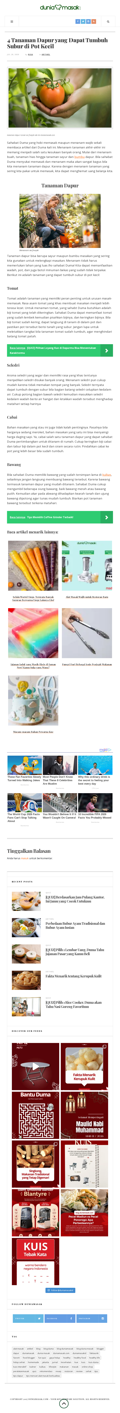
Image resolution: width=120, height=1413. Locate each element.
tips (96, 1371)
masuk (25, 858)
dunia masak (44, 1353)
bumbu (79, 157)
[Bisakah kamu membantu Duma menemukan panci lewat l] (35, 1115)
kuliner (33, 1366)
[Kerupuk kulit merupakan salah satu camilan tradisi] (84, 1066)
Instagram (84, 1318)
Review (79, 1371)
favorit (16, 1357)
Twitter (19, 1318)
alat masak (18, 1348)
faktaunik (94, 1353)
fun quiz (42, 1357)
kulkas (106, 475)
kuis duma (93, 1362)
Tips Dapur (18, 1375)
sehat (88, 1371)
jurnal (55, 1362)
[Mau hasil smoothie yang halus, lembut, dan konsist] (35, 1212)
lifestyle (52, 1366)
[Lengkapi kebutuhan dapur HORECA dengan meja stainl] (35, 1066)
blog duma (49, 1348)
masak (75, 1366)
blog (38, 1348)
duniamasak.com (61, 1353)
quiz (34, 1371)
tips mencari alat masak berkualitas (43, 1375)
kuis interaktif (19, 1366)
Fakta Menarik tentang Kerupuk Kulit (73, 976)
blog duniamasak (65, 1348)
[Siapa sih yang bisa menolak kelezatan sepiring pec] (84, 1212)
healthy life (94, 1357)
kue (76, 1362)
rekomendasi (46, 1371)
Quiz (48, 892)
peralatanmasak (21, 1371)
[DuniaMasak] (60, 7)
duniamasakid (79, 1353)
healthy (66, 1357)
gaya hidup (54, 1357)
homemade (33, 1362)
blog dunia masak (85, 1348)
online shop (87, 1366)
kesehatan (66, 1362)
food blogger (29, 1357)
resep (58, 1371)
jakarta (45, 1362)
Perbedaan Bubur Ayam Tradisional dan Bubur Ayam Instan (75, 925)
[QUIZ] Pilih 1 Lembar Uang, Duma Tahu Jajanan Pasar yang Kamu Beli (75, 952)
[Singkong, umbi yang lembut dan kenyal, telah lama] (35, 1164)
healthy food (80, 1357)
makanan (64, 1366)
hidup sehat (19, 1362)
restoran (69, 1371)
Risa (30, 54)
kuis (83, 1362)
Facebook (52, 1318)
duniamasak (28, 1353)
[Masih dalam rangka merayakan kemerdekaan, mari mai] (35, 1261)
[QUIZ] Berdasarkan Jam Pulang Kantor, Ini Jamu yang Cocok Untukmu (75, 899)
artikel (30, 1348)
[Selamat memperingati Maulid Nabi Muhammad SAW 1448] (84, 1115)
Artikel (46, 54)
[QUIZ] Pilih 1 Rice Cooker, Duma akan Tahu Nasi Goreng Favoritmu (74, 1004)
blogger (100, 1348)
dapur (16, 1353)
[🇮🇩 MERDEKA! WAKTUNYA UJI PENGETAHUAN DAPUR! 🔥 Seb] (84, 1164)
